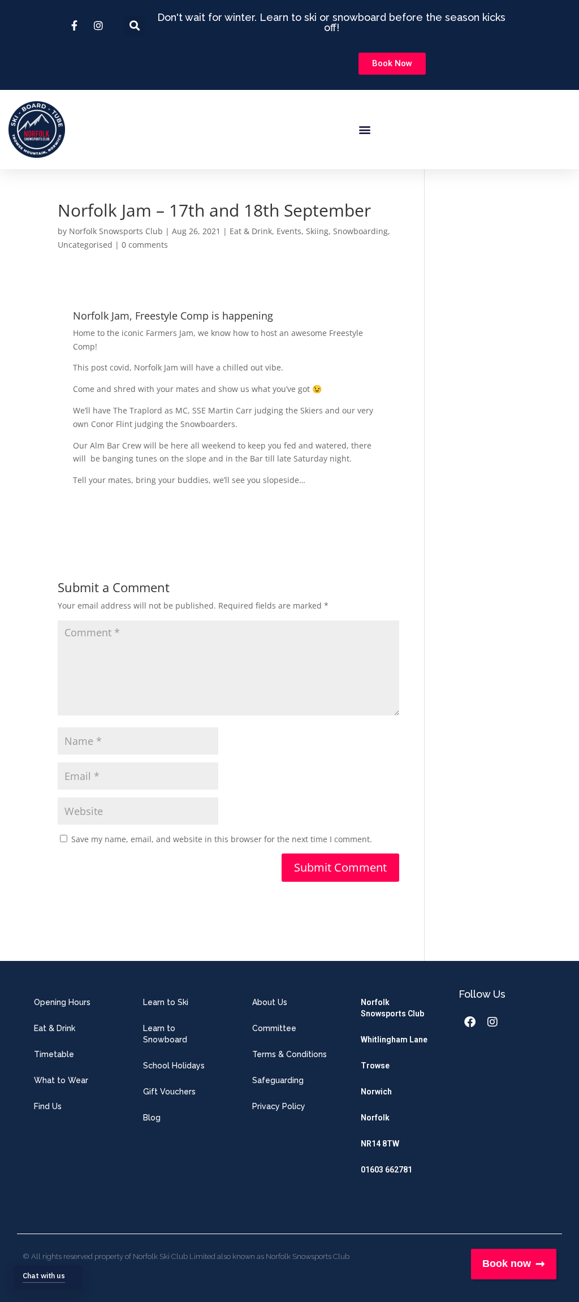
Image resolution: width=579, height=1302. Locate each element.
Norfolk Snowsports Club (116, 231)
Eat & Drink (251, 231)
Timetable (54, 1054)
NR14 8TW (380, 1143)
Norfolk (375, 1117)
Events (288, 231)
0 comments (145, 244)
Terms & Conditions (289, 1054)
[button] (364, 129)
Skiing (317, 231)
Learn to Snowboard (165, 1034)
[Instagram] (492, 1022)
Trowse (375, 1065)
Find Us (48, 1106)
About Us (269, 1002)
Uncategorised (85, 244)
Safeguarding (278, 1080)
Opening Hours (62, 1002)
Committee (274, 1028)
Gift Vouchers (169, 1091)
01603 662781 (386, 1169)
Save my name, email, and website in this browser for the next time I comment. (221, 839)
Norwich (376, 1091)
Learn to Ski (165, 1002)
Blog (152, 1117)
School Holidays (174, 1065)
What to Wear (61, 1080)
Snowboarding (360, 231)
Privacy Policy (278, 1106)
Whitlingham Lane (394, 1039)
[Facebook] (470, 1022)
